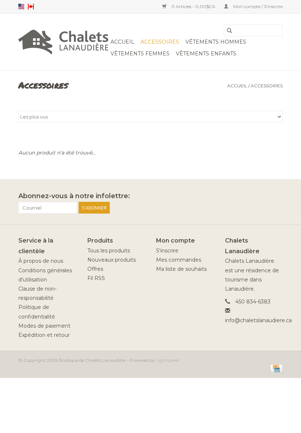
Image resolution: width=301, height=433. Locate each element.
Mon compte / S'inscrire (257, 6)
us (21, 7)
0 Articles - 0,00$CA (193, 6)
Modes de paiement (44, 326)
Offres (95, 269)
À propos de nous (40, 261)
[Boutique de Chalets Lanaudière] (63, 42)
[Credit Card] (275, 368)
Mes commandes (178, 259)
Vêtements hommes (215, 42)
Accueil (122, 42)
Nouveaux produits (111, 259)
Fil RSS (96, 278)
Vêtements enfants (206, 53)
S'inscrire (167, 250)
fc (31, 7)
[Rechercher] (229, 30)
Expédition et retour (44, 335)
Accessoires (160, 42)
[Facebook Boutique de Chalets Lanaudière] (250, 196)
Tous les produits (108, 250)
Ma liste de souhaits (181, 269)
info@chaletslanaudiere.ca (258, 320)
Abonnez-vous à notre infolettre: (74, 196)
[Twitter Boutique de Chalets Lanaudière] (263, 196)
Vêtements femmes (140, 53)
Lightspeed (167, 360)
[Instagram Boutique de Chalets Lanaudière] (277, 196)
